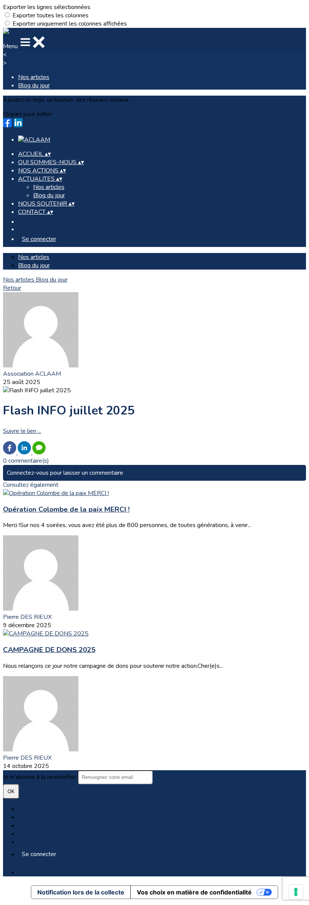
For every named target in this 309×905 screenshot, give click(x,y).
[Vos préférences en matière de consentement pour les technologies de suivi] (296, 892)
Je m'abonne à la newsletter (40, 777)
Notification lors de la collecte (80, 892)
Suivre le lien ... (22, 431)
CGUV (26, 834)
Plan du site (33, 809)
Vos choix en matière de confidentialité (194, 892)
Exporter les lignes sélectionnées (46, 7)
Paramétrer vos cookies (49, 842)
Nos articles (33, 77)
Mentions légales (40, 825)
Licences (29, 817)
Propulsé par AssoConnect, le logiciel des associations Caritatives (104, 872)
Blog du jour (34, 85)
